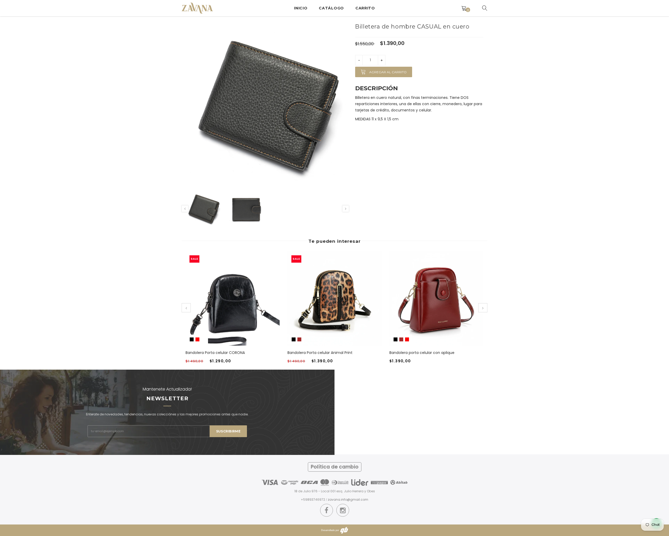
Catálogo (331, 8)
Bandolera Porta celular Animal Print (320, 352)
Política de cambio (335, 466)
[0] (463, 8)
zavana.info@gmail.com (348, 499)
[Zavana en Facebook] (326, 510)
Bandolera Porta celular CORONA (215, 352)
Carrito (365, 8)
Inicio (300, 8)
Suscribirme (228, 431)
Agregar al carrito (387, 72)
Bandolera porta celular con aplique (421, 352)
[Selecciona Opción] (226, 303)
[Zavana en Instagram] (342, 510)
